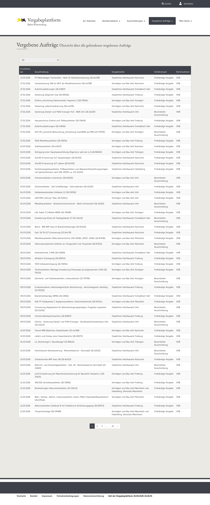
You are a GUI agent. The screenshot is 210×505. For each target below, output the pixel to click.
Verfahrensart (160, 71)
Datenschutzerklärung (93, 496)
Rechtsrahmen (183, 71)
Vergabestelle (118, 71)
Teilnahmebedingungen (68, 496)
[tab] (89, 21)
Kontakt (34, 496)
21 (113, 426)
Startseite (21, 496)
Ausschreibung (41, 71)
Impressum (47, 496)
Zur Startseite (89, 20)
